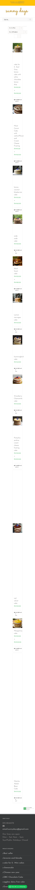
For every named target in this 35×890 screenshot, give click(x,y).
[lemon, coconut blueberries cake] (17, 175)
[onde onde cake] (17, 224)
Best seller (8, 853)
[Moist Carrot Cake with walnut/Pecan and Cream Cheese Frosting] (17, 113)
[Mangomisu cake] (17, 623)
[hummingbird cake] (17, 344)
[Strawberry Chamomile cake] (17, 384)
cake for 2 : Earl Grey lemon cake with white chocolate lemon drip (17, 74)
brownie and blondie (13, 858)
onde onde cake (16, 238)
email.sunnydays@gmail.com (17, 2)
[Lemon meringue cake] (17, 302)
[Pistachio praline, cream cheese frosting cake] (17, 425)
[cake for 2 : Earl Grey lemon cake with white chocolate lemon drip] (17, 52)
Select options (16, 100)
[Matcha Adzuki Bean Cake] (17, 715)
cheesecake (9, 868)
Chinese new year (11, 872)
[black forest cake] (17, 261)
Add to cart (16, 252)
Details (20, 99)
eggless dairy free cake (14, 882)
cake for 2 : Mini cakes (14, 863)
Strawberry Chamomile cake (18, 398)
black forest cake (16, 271)
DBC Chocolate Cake (13, 877)
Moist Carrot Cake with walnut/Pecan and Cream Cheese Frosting (19, 136)
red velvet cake (16, 600)
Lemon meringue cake (17, 317)
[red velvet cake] (17, 532)
